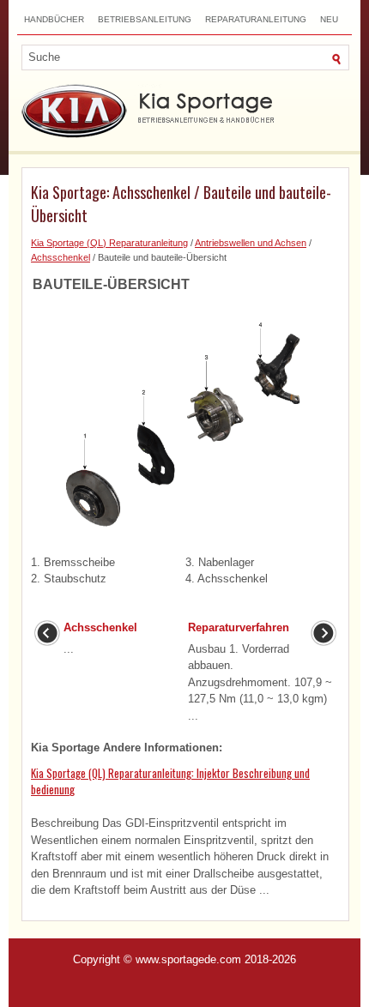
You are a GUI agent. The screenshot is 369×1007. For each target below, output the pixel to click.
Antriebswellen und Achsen (250, 243)
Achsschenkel (60, 257)
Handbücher (54, 19)
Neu (329, 19)
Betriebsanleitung (144, 19)
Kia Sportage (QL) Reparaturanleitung (109, 243)
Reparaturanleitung (255, 19)
